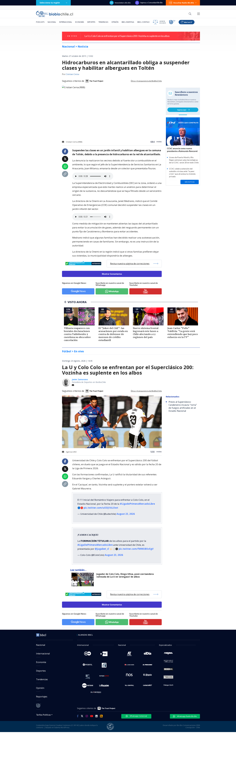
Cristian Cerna (72, 74)
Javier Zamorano (80, 379)
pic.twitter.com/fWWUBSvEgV (136, 548)
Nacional (52, 22)
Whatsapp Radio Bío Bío (187, 716)
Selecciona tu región (50, 2)
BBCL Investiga (128, 22)
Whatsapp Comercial (138, 716)
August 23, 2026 (125, 513)
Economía (79, 22)
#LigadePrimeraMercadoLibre (137, 503)
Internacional (65, 22)
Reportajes (41, 696)
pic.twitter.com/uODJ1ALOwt (101, 507)
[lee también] (83, 579)
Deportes (91, 22)
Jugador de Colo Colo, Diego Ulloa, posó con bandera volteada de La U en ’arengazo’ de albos (125, 575)
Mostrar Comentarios (112, 274)
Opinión (114, 22)
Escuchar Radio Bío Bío (183, 3)
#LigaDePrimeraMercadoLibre (95, 544)
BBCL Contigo (143, 22)
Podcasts (40, 22)
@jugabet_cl (102, 548)
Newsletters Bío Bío (123, 3)
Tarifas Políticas (43, 714)
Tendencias (103, 22)
